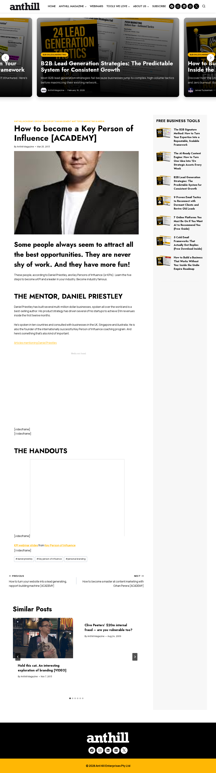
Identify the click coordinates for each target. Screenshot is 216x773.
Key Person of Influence (60, 545)
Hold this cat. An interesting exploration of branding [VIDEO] (42, 668)
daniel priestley (24, 558)
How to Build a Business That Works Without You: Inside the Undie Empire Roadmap (188, 263)
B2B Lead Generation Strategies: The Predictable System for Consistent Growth (188, 183)
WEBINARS (96, 6)
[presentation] (43, 638)
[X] (124, 750)
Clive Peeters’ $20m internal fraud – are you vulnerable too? (108, 627)
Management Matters (69, 121)
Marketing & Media (93, 121)
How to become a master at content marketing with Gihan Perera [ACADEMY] (113, 581)
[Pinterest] (190, 6)
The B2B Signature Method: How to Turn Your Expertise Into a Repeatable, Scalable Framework (187, 137)
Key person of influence (49, 558)
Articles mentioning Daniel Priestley (35, 343)
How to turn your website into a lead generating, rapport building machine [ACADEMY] (38, 581)
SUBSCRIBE (159, 6)
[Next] (134, 657)
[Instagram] (178, 6)
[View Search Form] (204, 6)
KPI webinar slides (26, 545)
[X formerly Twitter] (196, 6)
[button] (5, 57)
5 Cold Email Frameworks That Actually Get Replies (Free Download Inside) (188, 243)
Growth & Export (45, 121)
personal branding (76, 558)
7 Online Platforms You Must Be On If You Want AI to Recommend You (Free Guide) (188, 223)
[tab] (70, 698)
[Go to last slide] (17, 657)
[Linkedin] (184, 6)
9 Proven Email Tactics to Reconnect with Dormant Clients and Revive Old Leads (187, 202)
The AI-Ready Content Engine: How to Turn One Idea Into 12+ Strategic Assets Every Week (187, 161)
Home (52, 6)
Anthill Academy (23, 121)
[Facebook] (171, 6)
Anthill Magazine (25, 146)
